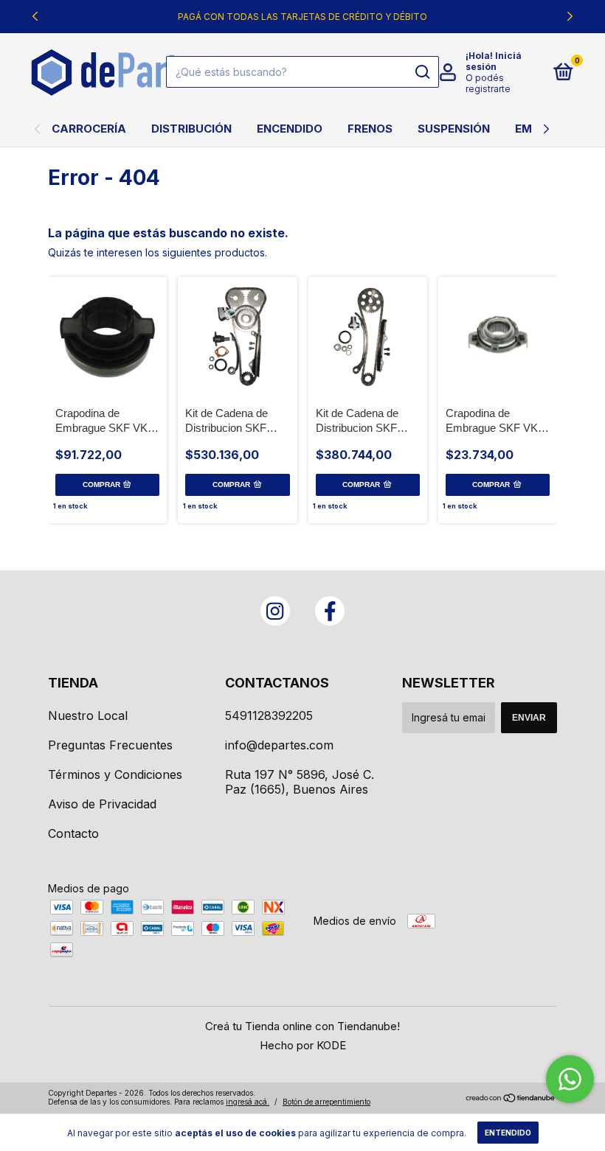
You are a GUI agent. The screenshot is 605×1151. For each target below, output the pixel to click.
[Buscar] (421, 72)
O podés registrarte (488, 83)
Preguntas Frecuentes (110, 745)
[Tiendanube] (511, 1099)
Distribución (191, 129)
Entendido (508, 1132)
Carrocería (89, 129)
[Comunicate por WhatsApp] (570, 1079)
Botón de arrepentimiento (326, 1101)
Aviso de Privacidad (102, 804)
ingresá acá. (247, 1101)
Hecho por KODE (303, 1045)
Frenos (370, 129)
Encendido (289, 129)
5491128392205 (269, 715)
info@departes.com (279, 745)
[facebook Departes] (330, 611)
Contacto (73, 833)
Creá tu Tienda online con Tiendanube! (302, 1026)
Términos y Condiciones (115, 774)
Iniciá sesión (494, 61)
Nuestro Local (88, 715)
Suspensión (454, 129)
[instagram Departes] (275, 611)
